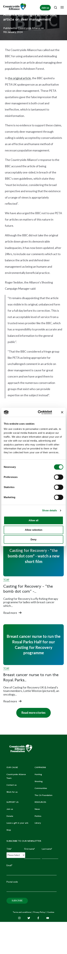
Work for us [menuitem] (12, 792)
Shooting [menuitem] (38, 782)
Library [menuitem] (38, 823)
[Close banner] (62, 412)
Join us (45, 7)
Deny (33, 539)
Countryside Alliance (29, 28)
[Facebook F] (38, 918)
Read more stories (31, 711)
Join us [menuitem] (10, 809)
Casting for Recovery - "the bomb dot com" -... (28, 589)
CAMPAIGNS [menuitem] (40, 768)
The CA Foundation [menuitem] (43, 795)
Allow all (33, 520)
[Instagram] (19, 918)
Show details (49, 510)
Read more (10, 612)
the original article (19, 78)
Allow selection (33, 529)
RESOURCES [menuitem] (40, 802)
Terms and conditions (22, 912)
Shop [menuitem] (9, 830)
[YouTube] (48, 918)
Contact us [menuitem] (12, 785)
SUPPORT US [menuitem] (12, 802)
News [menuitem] (37, 809)
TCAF (6, 579)
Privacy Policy (39, 912)
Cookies (50, 912)
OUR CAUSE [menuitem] (12, 768)
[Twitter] (29, 918)
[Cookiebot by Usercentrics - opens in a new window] (39, 412)
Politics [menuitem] (38, 816)
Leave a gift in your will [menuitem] (17, 823)
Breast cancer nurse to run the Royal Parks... (31, 677)
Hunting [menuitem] (38, 775)
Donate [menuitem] (10, 816)
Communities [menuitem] (41, 788)
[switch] (58, 477)
